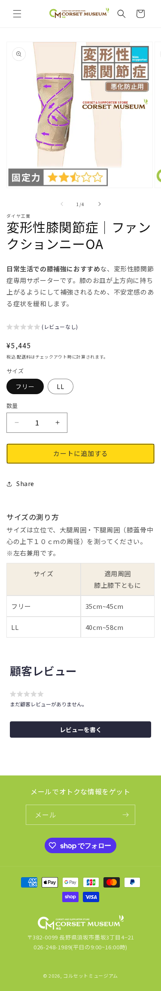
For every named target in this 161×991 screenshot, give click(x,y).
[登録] (125, 815)
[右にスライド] (99, 204)
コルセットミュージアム (90, 975)
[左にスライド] (61, 204)
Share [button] (25, 483)
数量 (12, 405)
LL (60, 386)
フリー (25, 386)
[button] (17, 13)
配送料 (23, 356)
